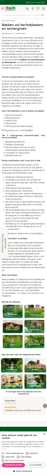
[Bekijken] (43, 8)
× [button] (44, 434)
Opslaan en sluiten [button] (13, 465)
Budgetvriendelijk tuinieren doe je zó (11, 384)
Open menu (3, 8)
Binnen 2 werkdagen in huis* (35, 2)
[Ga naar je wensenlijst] (38, 8)
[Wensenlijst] (38, 8)
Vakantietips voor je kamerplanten (35, 384)
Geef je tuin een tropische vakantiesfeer (12, 367)
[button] (2, 406)
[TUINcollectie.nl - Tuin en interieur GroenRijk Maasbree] (10, 8)
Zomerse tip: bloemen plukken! (35, 368)
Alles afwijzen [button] (35, 465)
